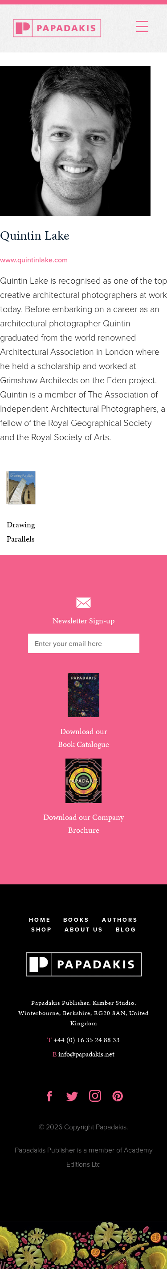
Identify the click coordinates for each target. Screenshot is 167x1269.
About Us (84, 929)
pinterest (118, 1096)
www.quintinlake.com (34, 260)
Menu (142, 25)
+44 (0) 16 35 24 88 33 (83, 1040)
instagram (95, 1096)
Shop (41, 929)
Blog (126, 929)
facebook (49, 1096)
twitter (72, 1096)
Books (76, 920)
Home (40, 920)
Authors (120, 920)
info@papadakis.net (83, 1054)
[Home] (57, 28)
